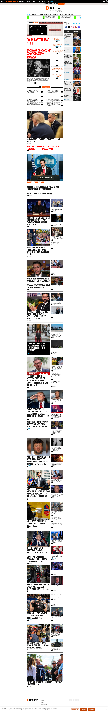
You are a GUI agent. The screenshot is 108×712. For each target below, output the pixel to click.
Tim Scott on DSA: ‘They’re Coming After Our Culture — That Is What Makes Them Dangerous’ (56, 432)
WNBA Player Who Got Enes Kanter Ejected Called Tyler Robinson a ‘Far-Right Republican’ (56, 596)
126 (52, 353)
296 (52, 521)
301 (52, 451)
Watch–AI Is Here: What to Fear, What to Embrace (57, 51)
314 (27, 320)
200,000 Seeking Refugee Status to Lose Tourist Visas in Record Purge (43, 188)
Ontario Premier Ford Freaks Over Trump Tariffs (57, 75)
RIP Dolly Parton (35, 14)
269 (52, 527)
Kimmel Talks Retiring (57, 62)
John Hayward (57, 59)
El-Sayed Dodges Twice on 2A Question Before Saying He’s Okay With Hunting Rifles (56, 480)
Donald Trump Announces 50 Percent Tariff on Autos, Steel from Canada (56, 541)
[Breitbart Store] (51, 1)
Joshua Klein (54, 385)
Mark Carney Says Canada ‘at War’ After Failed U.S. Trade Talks (56, 556)
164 (52, 650)
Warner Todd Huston (57, 46)
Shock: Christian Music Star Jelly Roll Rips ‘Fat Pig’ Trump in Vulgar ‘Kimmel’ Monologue (38, 221)
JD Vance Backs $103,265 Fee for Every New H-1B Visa (56, 302)
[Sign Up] (61, 4)
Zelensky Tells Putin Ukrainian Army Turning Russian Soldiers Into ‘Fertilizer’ (37, 347)
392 (52, 274)
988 (52, 543)
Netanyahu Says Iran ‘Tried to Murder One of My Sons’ (57, 57)
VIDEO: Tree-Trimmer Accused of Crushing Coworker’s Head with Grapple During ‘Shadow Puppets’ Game (38, 460)
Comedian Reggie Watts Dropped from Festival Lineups (33, 104)
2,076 (28, 387)
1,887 (28, 226)
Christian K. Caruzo (55, 369)
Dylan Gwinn (30, 619)
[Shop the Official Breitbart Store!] (76, 23)
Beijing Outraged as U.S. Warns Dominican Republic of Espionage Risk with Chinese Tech (56, 375)
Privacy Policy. (4, 710)
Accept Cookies (91, 709)
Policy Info (42, 702)
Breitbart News (57, 52)
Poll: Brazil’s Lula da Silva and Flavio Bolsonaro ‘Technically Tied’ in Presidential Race (56, 367)
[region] (54, 709)
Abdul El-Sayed (55, 14)
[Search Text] (101, 1)
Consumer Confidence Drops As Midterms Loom (56, 315)
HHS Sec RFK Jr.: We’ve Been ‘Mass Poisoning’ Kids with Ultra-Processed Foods (57, 495)
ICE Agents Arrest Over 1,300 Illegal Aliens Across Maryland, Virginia (38, 645)
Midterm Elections (63, 14)
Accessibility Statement (43, 700)
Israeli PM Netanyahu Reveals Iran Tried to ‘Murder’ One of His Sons (56, 382)
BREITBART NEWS (33, 700)
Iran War (41, 14)
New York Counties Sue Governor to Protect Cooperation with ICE (53, 95)
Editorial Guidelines (44, 704)
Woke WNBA (70, 14)
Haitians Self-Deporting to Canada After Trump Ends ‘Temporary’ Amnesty (56, 634)
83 (27, 143)
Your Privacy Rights (74, 709)
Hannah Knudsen (57, 70)
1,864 (28, 289)
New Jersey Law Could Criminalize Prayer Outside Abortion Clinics (56, 518)
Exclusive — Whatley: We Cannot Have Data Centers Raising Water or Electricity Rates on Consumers (56, 416)
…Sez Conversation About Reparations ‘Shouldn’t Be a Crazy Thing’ (56, 287)
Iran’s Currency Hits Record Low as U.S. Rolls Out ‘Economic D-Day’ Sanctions (38, 587)
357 (52, 599)
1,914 (28, 419)
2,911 (28, 150)
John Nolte (57, 64)
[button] (2, 1)
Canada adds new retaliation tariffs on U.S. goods (43, 140)
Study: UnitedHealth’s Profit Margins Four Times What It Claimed (56, 524)
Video (48, 1)
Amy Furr (29, 465)
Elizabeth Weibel (57, 40)
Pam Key (57, 77)
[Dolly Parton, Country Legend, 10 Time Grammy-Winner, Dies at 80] (38, 68)
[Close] (106, 709)
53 (27, 686)
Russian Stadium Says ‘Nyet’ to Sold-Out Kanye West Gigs (57, 223)
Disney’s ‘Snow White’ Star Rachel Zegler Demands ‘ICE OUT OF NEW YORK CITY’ (57, 237)
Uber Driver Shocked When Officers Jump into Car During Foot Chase (53, 104)
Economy (39, 1)
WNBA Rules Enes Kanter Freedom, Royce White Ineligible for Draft (37, 615)
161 (52, 466)
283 (27, 429)
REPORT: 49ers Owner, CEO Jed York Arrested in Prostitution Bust (56, 617)
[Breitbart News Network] (65, 23)
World (43, 1)
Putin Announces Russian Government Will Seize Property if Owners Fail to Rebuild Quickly (56, 350)
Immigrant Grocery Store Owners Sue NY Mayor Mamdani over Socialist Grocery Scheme (37, 315)
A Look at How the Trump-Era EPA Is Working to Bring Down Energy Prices (57, 68)
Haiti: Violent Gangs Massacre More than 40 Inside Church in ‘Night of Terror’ (33, 91)
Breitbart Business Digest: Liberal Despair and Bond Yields (56, 572)
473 (52, 620)
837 (52, 559)
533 (28, 353)
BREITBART (56, 8)
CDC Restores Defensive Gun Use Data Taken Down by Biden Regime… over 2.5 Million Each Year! (56, 449)
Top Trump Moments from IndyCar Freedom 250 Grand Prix (44, 683)
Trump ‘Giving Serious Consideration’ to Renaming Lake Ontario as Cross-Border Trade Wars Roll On (38, 413)
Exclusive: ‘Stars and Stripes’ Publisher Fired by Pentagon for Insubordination (57, 512)
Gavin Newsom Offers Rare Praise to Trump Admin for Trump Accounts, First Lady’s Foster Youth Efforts (56, 587)
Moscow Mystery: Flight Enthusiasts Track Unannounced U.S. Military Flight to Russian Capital (56, 335)
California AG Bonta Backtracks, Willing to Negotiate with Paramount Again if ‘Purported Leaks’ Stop (56, 244)
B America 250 (21, 1)
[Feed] (78, 700)
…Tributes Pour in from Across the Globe (57, 45)
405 (52, 337)
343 (27, 649)
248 (52, 497)
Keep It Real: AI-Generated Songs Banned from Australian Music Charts (56, 209)
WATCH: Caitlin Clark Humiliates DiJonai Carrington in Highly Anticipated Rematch (57, 603)
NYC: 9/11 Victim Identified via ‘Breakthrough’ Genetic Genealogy (56, 464)
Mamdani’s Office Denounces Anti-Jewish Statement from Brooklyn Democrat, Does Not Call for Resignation (38, 492)
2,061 (28, 527)
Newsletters (15, 1)
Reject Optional (83, 709)
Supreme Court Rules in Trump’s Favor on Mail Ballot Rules (36, 523)
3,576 (28, 563)
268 (52, 386)
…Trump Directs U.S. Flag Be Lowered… (57, 39)
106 (52, 304)
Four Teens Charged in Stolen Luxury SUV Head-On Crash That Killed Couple (53, 100)
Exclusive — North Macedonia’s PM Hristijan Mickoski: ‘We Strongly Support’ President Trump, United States (38, 381)
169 (52, 289)
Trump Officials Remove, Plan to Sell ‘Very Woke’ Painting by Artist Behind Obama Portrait (53, 91)
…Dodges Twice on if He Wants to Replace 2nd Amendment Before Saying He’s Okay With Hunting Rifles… (56, 271)
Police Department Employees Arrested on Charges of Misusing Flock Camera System (33, 95)
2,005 (28, 195)
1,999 (28, 620)
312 (27, 466)
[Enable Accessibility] (107, 1)
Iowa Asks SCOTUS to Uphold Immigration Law (56, 649)
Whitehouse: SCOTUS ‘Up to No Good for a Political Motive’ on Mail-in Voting (37, 424)
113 (52, 605)
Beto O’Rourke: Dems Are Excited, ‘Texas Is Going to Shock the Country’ (56, 400)
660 (52, 636)
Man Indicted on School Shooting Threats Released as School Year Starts (33, 100)
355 (27, 256)
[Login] (103, 1)
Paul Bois (29, 497)
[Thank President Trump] (45, 30)
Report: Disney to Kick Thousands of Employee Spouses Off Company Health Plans (38, 251)
